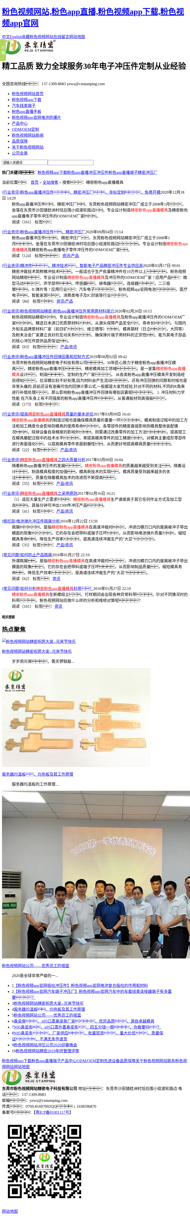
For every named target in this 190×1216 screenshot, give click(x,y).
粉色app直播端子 (123, 172)
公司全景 (20, 153)
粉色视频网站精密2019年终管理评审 (47, 1051)
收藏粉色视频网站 (37, 37)
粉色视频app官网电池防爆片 (36, 117)
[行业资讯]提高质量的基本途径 (47, 414)
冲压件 (102, 172)
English (16, 37)
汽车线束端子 (24, 106)
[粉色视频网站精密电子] (29, 53)
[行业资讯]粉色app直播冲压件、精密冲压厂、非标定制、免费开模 (81, 192)
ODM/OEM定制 (25, 129)
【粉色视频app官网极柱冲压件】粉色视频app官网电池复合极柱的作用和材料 (81, 985)
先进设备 (112, 1061)
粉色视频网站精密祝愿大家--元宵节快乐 (49, 1003)
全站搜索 (50, 182)
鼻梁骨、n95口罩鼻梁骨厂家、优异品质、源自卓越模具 (84, 1021)
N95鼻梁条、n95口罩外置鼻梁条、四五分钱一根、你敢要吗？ (87, 1027)
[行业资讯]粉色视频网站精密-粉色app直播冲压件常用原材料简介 (58, 311)
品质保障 (20, 141)
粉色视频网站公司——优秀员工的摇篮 (47, 1015)
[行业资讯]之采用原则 (39, 493)
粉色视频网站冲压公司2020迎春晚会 (45, 1045)
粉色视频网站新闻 (28, 135)
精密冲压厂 (148, 172)
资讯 (66, 256)
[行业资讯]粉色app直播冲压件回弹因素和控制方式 (45, 357)
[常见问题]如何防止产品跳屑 (27, 555)
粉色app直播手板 (26, 111)
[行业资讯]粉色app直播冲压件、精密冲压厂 (43, 232)
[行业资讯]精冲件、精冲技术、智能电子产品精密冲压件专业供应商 (72, 266)
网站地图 (77, 37)
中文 (6, 37)
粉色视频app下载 (26, 100)
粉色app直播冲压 (81, 172)
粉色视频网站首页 (28, 94)
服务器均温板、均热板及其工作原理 (49, 1009)
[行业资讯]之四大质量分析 (43, 460)
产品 (75, 256)
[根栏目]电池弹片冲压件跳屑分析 (31, 521)
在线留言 (61, 37)
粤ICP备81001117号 (52, 1112)
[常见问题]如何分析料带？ (47, 588)
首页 (35, 182)
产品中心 (20, 123)
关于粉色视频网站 (28, 147)
